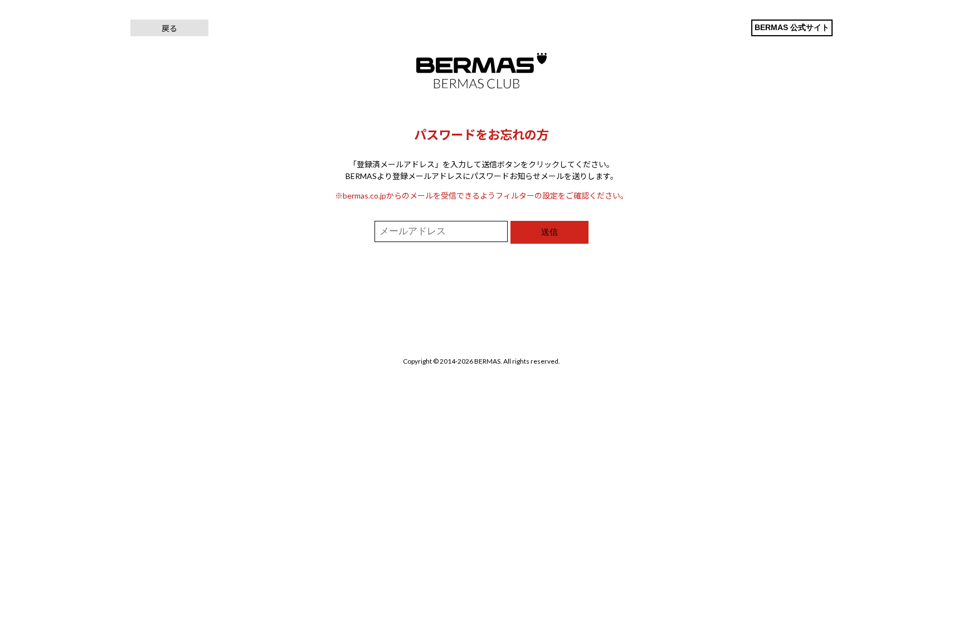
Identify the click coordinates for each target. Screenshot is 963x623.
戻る (169, 28)
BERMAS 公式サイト (792, 27)
